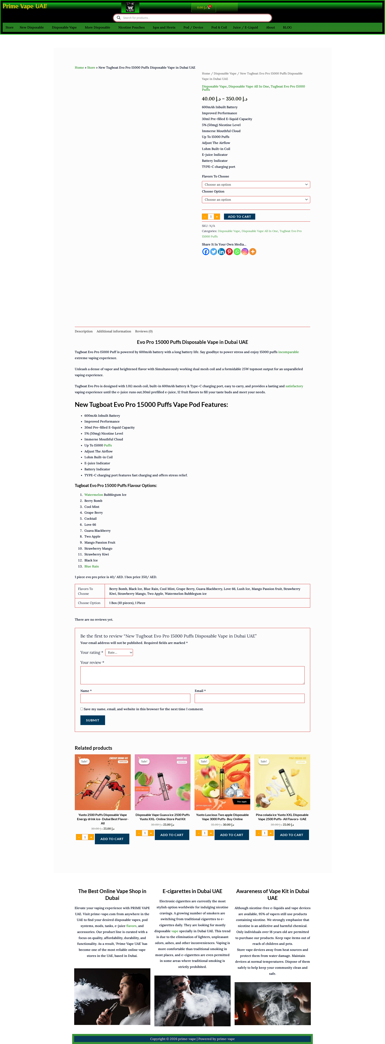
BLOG (287, 27)
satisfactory (294, 386)
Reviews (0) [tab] (144, 331)
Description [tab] (84, 331)
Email (200, 691)
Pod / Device (193, 27)
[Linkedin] (221, 251)
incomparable (288, 352)
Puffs (108, 445)
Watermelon (93, 495)
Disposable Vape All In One (248, 86)
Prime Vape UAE (25, 6)
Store (10, 27)
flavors (131, 926)
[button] (33, 27)
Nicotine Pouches (131, 27)
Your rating (91, 652)
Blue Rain (91, 566)
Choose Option (213, 191)
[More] (252, 251)
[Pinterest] (229, 251)
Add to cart (239, 216)
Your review (92, 662)
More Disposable (97, 27)
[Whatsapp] (237, 251)
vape (174, 931)
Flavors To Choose (215, 176)
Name (86, 691)
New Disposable (32, 27)
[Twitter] (213, 251)
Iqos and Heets (164, 27)
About (270, 27)
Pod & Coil (219, 27)
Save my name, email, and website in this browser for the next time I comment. (144, 709)
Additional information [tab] (114, 331)
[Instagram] (244, 251)
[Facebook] (205, 251)
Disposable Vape (64, 27)
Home (79, 67)
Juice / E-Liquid (245, 27)
